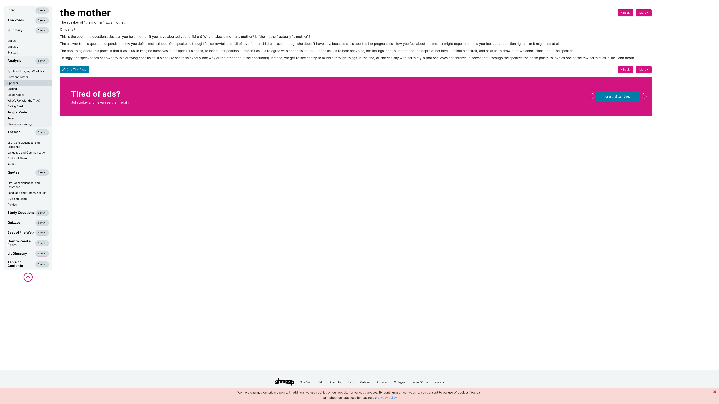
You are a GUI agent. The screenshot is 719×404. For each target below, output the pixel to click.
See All (42, 10)
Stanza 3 (13, 52)
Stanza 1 (12, 40)
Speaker (12, 83)
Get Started (618, 96)
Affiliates (382, 382)
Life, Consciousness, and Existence (23, 144)
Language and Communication (26, 152)
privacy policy (387, 398)
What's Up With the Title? (23, 100)
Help (321, 382)
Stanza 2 (13, 46)
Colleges (399, 382)
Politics (12, 164)
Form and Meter (17, 77)
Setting (12, 89)
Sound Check (16, 95)
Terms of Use (419, 382)
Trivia (10, 118)
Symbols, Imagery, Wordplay (25, 71)
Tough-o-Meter (17, 112)
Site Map (305, 382)
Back (626, 12)
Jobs (351, 382)
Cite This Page (76, 69)
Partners (365, 382)
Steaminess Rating (19, 124)
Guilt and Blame (17, 158)
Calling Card (15, 106)
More (643, 12)
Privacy (439, 382)
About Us (335, 382)
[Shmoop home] (284, 382)
